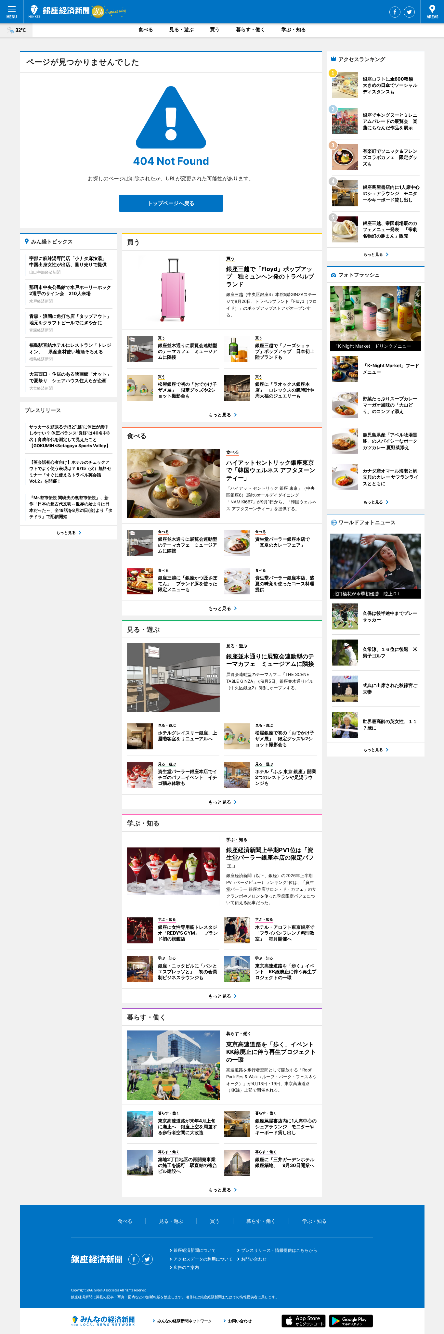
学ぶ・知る (293, 29)
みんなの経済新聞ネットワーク (103, 1321)
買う (215, 29)
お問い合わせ (254, 1259)
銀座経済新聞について (195, 1250)
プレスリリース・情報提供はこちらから (279, 1250)
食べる (145, 29)
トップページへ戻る (171, 203)
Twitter (409, 12)
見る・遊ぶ (181, 29)
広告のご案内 (186, 1267)
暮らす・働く (250, 29)
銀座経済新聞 (59, 11)
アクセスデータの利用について (203, 1259)
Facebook (394, 12)
